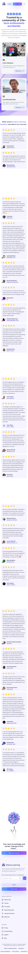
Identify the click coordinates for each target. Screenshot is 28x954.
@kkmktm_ (10, 218)
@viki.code (10, 668)
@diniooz (9, 193)
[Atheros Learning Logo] (4, 865)
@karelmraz (10, 476)
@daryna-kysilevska (12, 282)
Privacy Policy (15, 951)
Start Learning (13, 853)
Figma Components (9, 910)
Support (6, 934)
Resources (7, 917)
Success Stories (8, 931)
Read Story (18, 71)
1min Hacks (7, 906)
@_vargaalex (10, 770)
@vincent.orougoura (12, 801)
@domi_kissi (10, 350)
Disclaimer (21, 948)
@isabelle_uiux (11, 257)
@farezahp (10, 689)
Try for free (17, 4)
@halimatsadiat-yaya (13, 320)
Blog (5, 938)
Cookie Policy (24, 951)
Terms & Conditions (5, 951)
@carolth (9, 643)
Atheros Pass (7, 899)
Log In (9, 4)
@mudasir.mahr (11, 744)
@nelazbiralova (11, 166)
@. (7, 299)
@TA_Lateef (10, 426)
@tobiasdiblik (10, 373)
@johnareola (10, 398)
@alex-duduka (11, 585)
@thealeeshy (10, 562)
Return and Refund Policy (10, 948)
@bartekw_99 (11, 451)
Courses (6, 903)
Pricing (6, 928)
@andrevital (10, 606)
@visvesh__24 (11, 501)
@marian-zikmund (12, 520)
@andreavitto (10, 147)
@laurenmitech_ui (12, 543)
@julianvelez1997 (12, 723)
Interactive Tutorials (9, 913)
